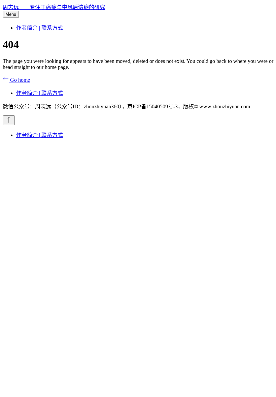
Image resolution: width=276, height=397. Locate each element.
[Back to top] (9, 120)
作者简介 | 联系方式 (39, 28)
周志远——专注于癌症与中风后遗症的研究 (54, 7)
